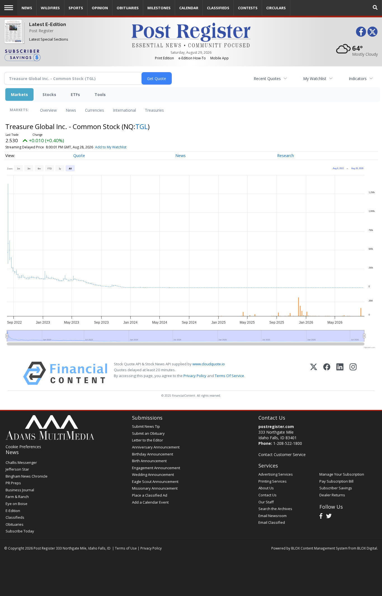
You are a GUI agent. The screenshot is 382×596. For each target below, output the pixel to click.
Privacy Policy (194, 375)
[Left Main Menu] (8, 7)
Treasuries (154, 110)
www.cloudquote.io (208, 363)
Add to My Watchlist (110, 147)
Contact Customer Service (282, 454)
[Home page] (190, 34)
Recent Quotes (267, 78)
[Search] (375, 7)
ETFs (75, 94)
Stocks (49, 94)
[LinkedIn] (340, 373)
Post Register (41, 30)
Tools (100, 94)
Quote (79, 155)
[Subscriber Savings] (63, 55)
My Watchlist (314, 78)
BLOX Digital (367, 548)
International (124, 110)
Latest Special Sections (48, 39)
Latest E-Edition (47, 24)
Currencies (94, 110)
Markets (19, 94)
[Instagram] (353, 373)
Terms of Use (126, 548)
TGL (141, 126)
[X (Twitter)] (313, 373)
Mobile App (219, 58)
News (71, 110)
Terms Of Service (229, 375)
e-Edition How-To (192, 58)
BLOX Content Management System (319, 548)
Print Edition (164, 58)
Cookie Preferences (23, 446)
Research (285, 155)
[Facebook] (327, 373)
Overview (48, 110)
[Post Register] (13, 35)
